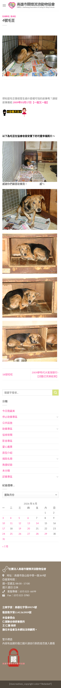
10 (3, 523)
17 (3, 528)
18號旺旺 (7, 374)
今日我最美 (8, 410)
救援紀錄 (7, 464)
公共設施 (7, 422)
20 (28, 528)
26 (20, 533)
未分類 (6, 470)
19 (20, 528)
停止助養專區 (9, 416)
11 (11, 523)
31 (3, 539)
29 (46, 533)
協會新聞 (7, 434)
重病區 (13, 16)
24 (3, 533)
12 (20, 523)
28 (37, 533)
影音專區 (7, 440)
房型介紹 (7, 452)
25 (11, 533)
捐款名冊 (7, 458)
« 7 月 (5, 546)
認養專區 (7, 476)
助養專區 (6, 16)
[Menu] (4, 5)
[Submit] (55, 393)
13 (28, 523)
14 (37, 523)
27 (28, 533)
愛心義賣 (7, 446)
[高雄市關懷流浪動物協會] (31, 5)
